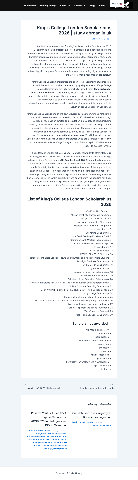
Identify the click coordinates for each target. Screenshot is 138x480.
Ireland (90, 422)
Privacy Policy (48, 5)
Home (102, 5)
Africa (32, 430)
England (82, 422)
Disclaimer (30, 5)
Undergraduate (60, 448)
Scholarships (61, 445)
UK (103, 425)
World (108, 425)
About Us (65, 5)
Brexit (74, 422)
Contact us (79, 5)
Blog (92, 5)
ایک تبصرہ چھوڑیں (103, 422)
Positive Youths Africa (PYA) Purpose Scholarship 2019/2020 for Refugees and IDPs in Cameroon (48, 439)
